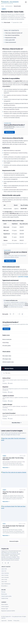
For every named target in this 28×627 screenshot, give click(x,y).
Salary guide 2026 (10, 40)
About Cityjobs (4, 604)
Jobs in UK (3, 571)
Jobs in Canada (4, 575)
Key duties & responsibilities (12, 35)
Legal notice (4, 620)
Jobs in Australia (5, 577)
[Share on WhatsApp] (19, 314)
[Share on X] (16, 314)
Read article (5, 467)
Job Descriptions (8, 6)
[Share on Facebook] (13, 314)
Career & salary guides (6, 596)
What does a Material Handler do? (13, 33)
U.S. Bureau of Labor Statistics (12, 243)
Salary (11, 383)
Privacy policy (16, 620)
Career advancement (10, 42)
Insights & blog (4, 598)
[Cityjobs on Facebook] (2, 563)
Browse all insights (14, 541)
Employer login (4, 608)
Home (2, 6)
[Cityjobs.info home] (13, 2)
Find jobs (3, 592)
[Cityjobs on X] (8, 563)
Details (5, 383)
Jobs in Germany (5, 573)
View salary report (10, 260)
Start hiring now (9, 132)
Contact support (5, 606)
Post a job (6, 328)
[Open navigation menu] (26, 2)
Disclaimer (10, 620)
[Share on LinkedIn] (10, 314)
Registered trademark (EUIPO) (8, 610)
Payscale (21, 243)
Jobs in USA (4, 568)
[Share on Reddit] (22, 314)
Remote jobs (4, 594)
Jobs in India (4, 579)
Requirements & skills (10, 37)
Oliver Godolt (7, 22)
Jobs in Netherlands (5, 583)
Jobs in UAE (4, 581)
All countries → (4, 585)
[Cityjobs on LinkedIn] (5, 563)
